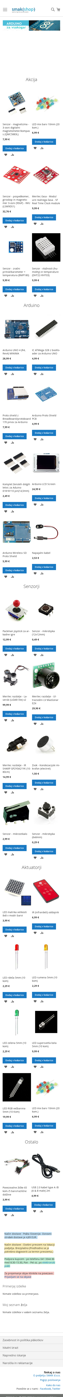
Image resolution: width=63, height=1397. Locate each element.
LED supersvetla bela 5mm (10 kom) (44, 1044)
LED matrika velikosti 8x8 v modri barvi (15, 913)
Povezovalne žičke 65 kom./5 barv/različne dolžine (15, 1191)
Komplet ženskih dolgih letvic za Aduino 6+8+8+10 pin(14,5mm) (16, 488)
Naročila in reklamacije (18, 1363)
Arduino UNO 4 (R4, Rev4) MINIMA (14, 351)
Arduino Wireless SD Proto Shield (15, 554)
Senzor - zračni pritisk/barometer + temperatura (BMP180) (16, 272)
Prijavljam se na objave (17, 1276)
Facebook (45, 1388)
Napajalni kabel (41, 552)
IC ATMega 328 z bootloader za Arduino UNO (46, 351)
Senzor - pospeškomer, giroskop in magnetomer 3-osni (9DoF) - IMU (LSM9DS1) (16, 201)
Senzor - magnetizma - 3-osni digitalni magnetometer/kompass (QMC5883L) (16, 129)
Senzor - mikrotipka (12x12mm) (43, 632)
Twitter (56, 1388)
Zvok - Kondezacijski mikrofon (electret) (46, 767)
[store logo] (24, 10)
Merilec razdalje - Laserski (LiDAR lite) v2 (15, 698)
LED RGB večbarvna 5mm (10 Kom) (14, 1110)
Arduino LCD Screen (43, 484)
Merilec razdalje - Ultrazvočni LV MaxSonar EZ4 (45, 700)
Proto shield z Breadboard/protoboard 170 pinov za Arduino (17, 419)
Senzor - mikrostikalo (15, 834)
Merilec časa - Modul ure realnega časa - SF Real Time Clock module (46, 200)
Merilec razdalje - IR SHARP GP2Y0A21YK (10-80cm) (17, 769)
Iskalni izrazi (10, 1348)
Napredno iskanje (14, 1355)
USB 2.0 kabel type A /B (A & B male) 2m (45, 1189)
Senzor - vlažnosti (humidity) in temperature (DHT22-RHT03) (45, 272)
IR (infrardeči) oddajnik (45, 912)
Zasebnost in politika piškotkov (23, 1340)
